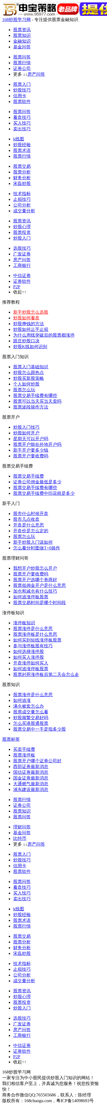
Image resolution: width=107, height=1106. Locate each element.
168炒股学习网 (16, 19)
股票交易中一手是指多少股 (39, 729)
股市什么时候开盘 (30, 513)
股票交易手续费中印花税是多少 (44, 493)
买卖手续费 (24, 749)
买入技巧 (22, 123)
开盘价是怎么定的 (30, 530)
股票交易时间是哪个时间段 (39, 602)
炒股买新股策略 (28, 378)
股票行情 (22, 62)
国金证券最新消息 (30, 778)
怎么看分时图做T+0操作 (36, 548)
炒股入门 (22, 238)
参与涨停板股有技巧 (33, 645)
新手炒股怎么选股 (30, 312)
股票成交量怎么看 (30, 712)
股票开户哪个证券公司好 (37, 760)
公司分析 (22, 205)
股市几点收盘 (26, 519)
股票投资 (22, 232)
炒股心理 (22, 226)
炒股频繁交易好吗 (30, 717)
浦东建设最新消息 (30, 789)
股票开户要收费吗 (30, 456)
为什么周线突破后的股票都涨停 (44, 335)
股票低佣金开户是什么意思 (39, 585)
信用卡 (19, 95)
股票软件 (22, 101)
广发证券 (22, 254)
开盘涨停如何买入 (30, 663)
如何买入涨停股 (28, 657)
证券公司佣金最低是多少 (37, 482)
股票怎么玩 (24, 389)
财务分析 (22, 177)
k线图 (18, 139)
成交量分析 (24, 210)
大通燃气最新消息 (30, 783)
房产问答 (36, 74)
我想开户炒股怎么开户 (35, 568)
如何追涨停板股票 (30, 597)
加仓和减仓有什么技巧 (35, 591)
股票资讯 (22, 29)
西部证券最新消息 (30, 766)
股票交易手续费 (28, 476)
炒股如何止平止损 (30, 329)
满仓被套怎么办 (28, 706)
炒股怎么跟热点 (28, 372)
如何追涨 (22, 700)
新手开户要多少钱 (30, 450)
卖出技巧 (22, 129)
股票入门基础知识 (30, 366)
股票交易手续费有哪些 (35, 395)
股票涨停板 (24, 755)
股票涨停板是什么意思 (35, 634)
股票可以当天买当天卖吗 (37, 401)
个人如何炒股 (26, 384)
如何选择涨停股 (28, 651)
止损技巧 (22, 199)
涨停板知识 (24, 622)
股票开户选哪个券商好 (35, 579)
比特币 (19, 838)
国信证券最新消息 (30, 772)
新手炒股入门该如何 (33, 542)
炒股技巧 (22, 90)
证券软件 (22, 281)
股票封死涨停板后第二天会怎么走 (46, 674)
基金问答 (22, 47)
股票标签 (11, 739)
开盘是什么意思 (28, 525)
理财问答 (22, 827)
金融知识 (22, 41)
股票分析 (22, 172)
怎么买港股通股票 (30, 723)
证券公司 (22, 68)
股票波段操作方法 (30, 407)
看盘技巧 (22, 117)
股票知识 (22, 35)
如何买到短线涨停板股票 (37, 640)
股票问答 (22, 57)
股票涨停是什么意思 (33, 628)
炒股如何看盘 (26, 318)
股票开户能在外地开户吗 (37, 444)
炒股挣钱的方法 (28, 323)
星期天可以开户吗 (30, 438)
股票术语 (22, 150)
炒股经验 (22, 144)
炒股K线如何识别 (30, 346)
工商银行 (22, 265)
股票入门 (22, 84)
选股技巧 (22, 248)
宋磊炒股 (22, 183)
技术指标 (22, 193)
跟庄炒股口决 (26, 341)
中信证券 (22, 275)
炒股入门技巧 (26, 427)
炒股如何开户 (26, 433)
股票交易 (22, 166)
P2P (16, 286)
